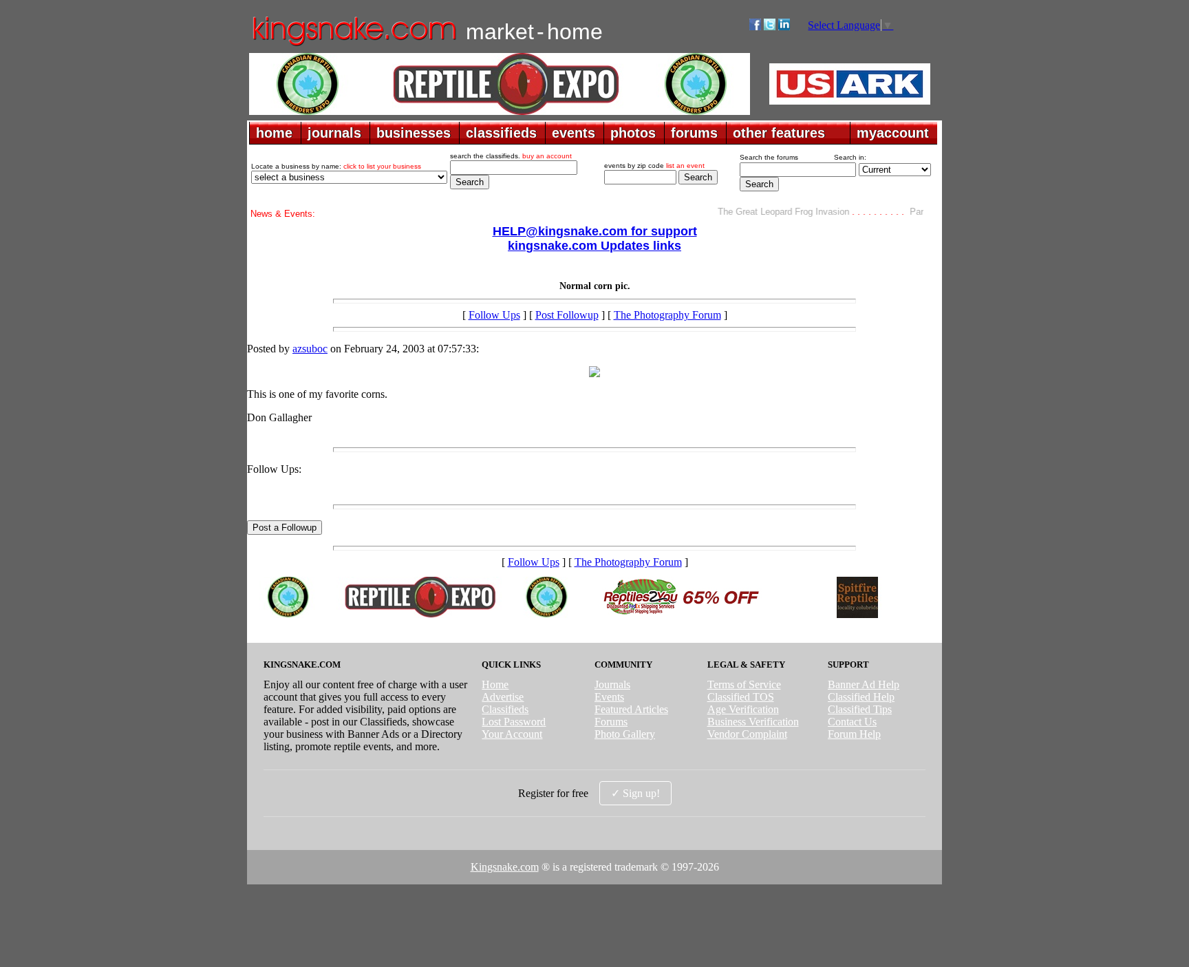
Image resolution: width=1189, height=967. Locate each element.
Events (609, 697)
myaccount (893, 132)
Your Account (512, 734)
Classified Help (861, 697)
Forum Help (854, 734)
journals (334, 132)
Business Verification (753, 721)
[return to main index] (353, 45)
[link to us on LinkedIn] (784, 26)
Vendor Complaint (747, 734)
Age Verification (743, 709)
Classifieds (505, 709)
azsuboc (310, 348)
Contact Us (852, 721)
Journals (612, 684)
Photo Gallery (624, 734)
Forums (611, 721)
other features (779, 132)
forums (694, 132)
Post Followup (567, 315)
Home (495, 684)
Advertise (503, 697)
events (573, 132)
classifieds (501, 132)
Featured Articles (631, 709)
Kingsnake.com (505, 867)
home (274, 132)
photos (633, 132)
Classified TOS (740, 697)
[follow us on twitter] (769, 26)
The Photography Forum (667, 315)
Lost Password (514, 721)
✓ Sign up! (635, 793)
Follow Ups (494, 315)
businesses (413, 132)
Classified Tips (860, 709)
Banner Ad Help (863, 684)
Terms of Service (744, 684)
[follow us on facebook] (755, 26)
